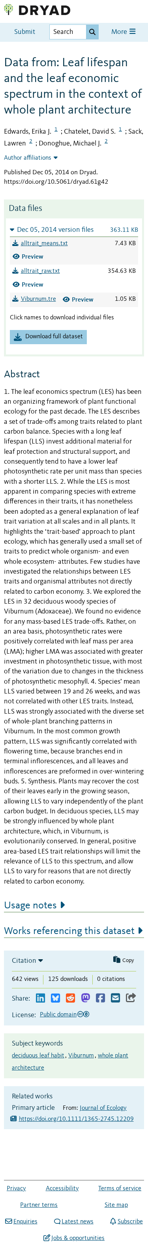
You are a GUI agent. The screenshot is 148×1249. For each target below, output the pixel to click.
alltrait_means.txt (44, 243)
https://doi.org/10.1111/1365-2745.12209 (76, 1119)
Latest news (78, 1222)
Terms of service (119, 1189)
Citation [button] (24, 960)
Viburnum (81, 1056)
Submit (24, 32)
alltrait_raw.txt (40, 271)
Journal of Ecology (103, 1108)
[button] (74, 229)
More (120, 32)
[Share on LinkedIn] (40, 998)
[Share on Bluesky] (55, 998)
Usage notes (30, 905)
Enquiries (25, 1222)
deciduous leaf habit (38, 1056)
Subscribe (130, 1222)
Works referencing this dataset (69, 931)
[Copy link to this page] (131, 998)
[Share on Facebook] (100, 998)
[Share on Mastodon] (85, 998)
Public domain (58, 1015)
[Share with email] (115, 998)
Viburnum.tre (38, 299)
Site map (116, 1205)
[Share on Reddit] (70, 998)
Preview (32, 256)
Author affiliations (27, 158)
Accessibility (62, 1189)
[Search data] (92, 31)
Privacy (16, 1189)
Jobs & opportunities (78, 1238)
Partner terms (39, 1205)
